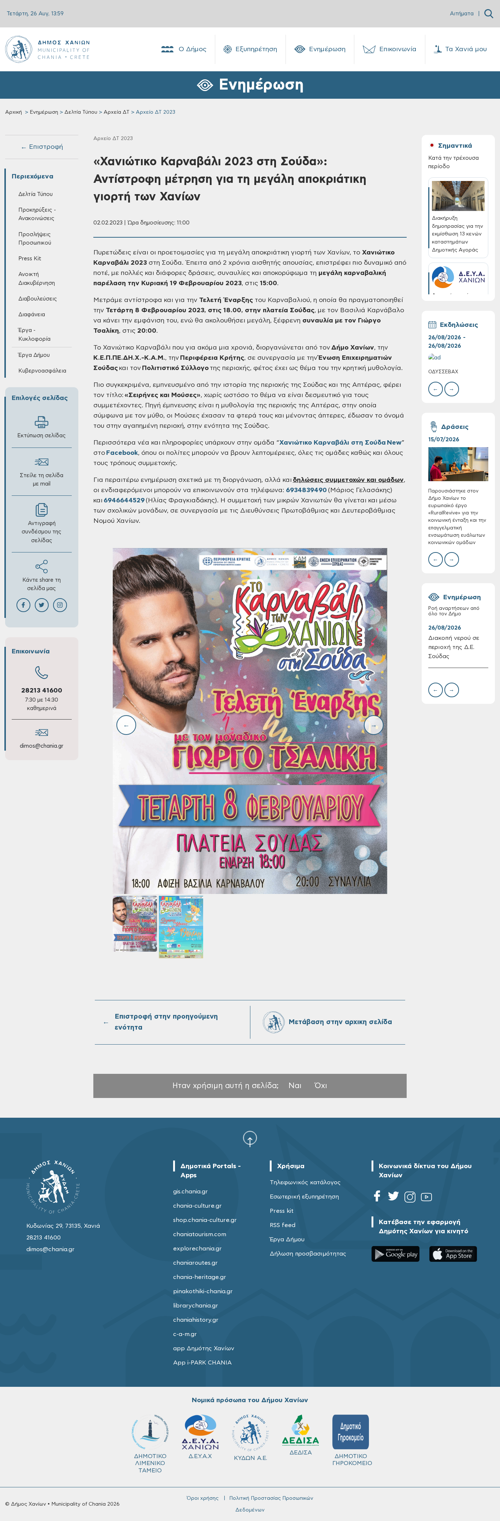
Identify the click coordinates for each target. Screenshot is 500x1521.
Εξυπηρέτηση (256, 49)
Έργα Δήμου (287, 1239)
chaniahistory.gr (196, 1320)
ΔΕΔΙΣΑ (301, 1453)
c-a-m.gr (185, 1334)
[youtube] (426, 1198)
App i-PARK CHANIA (202, 1363)
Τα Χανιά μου (466, 49)
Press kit (282, 1211)
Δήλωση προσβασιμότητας (308, 1254)
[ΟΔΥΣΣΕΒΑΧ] (458, 358)
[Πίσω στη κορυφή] (250, 1138)
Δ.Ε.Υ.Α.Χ (200, 1456)
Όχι (321, 1086)
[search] (488, 13)
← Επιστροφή (41, 147)
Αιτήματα (462, 13)
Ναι (295, 1086)
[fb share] (23, 605)
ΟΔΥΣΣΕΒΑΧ (443, 372)
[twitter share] (42, 605)
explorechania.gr (197, 1249)
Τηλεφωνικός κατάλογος (305, 1182)
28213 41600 (41, 690)
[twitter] (393, 1198)
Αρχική (13, 112)
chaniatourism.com (199, 1234)
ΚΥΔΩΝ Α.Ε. (250, 1458)
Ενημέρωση (327, 49)
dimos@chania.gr (41, 746)
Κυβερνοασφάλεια (42, 371)
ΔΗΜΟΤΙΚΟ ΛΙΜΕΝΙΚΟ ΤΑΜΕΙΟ (150, 1463)
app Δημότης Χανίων (203, 1348)
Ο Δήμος (192, 49)
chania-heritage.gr (199, 1277)
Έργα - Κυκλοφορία (34, 334)
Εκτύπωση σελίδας (41, 435)
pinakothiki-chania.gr (203, 1291)
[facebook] (377, 1198)
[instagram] (409, 1198)
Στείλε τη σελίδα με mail (41, 480)
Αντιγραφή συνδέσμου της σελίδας (41, 532)
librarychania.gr (195, 1306)
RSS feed (282, 1225)
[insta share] (60, 605)
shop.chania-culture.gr (205, 1220)
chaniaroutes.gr (195, 1263)
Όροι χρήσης (203, 1498)
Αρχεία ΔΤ (117, 112)
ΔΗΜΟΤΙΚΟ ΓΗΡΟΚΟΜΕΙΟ (352, 1459)
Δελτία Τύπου (80, 112)
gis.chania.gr (190, 1191)
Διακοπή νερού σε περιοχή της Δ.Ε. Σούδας (453, 647)
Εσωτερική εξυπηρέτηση (304, 1197)
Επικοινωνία (398, 49)
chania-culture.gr (197, 1206)
